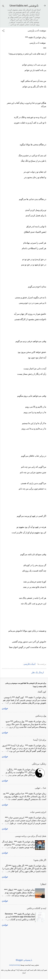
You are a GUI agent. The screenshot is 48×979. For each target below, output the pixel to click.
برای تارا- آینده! (39, 740)
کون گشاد (42, 691)
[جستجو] (3, 6)
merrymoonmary (14, 965)
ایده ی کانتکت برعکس (36, 908)
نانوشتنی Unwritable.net (24, 5)
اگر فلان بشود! (40, 860)
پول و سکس (40, 716)
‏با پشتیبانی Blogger (24, 960)
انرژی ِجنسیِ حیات (38, 812)
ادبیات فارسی (29, 664)
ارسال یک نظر (37, 672)
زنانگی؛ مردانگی (39, 764)
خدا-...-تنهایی (40, 788)
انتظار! (43, 884)
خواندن (5, 708)
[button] (3, 31)
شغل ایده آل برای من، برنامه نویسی (30, 836)
